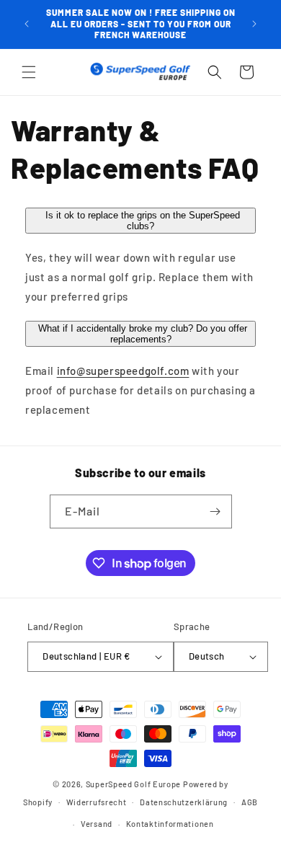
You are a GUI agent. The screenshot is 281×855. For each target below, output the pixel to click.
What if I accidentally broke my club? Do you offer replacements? (142, 334)
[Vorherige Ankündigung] (27, 24)
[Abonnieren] (215, 511)
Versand (96, 823)
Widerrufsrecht (96, 802)
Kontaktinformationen (170, 823)
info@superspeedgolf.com (123, 370)
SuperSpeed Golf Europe (133, 784)
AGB (249, 802)
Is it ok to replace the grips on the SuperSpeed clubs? (142, 220)
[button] (29, 72)
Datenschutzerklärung (184, 802)
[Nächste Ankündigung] (254, 24)
